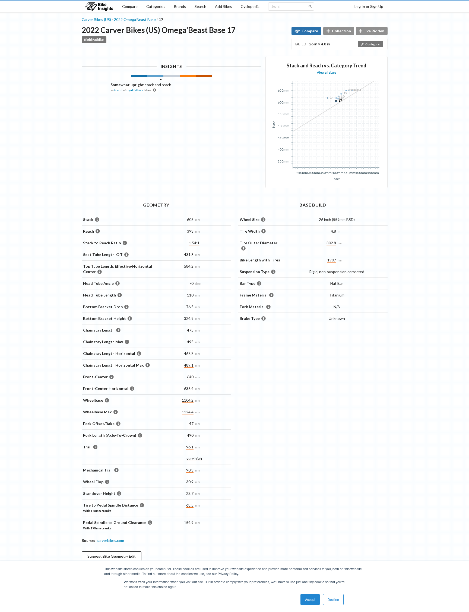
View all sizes (326, 72)
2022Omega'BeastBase (135, 19)
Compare (130, 6)
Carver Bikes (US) (96, 19)
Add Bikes (223, 6)
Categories (155, 6)
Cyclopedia (250, 6)
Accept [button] (310, 599)
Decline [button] (333, 599)
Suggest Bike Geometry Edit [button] (111, 556)
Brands (180, 6)
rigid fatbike (134, 90)
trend (118, 90)
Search (200, 6)
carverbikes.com (110, 540)
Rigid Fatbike (94, 40)
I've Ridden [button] (374, 31)
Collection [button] (341, 31)
